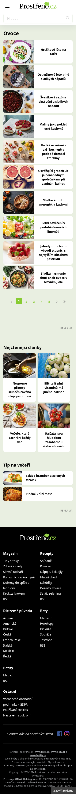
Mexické (9, 651)
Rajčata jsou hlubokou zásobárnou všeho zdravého (53, 439)
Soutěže (45, 634)
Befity (8, 668)
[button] (68, 18)
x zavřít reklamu (63, 791)
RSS (5, 599)
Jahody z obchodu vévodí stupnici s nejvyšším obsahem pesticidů (53, 252)
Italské (7, 645)
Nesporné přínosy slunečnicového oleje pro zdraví (19, 389)
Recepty (46, 553)
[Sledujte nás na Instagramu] (65, 734)
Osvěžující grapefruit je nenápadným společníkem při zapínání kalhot (53, 177)
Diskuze (45, 629)
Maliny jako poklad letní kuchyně (53, 126)
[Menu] (7, 7)
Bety (44, 610)
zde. (43, 768)
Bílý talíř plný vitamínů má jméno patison (53, 387)
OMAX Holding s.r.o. (26, 779)
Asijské (8, 618)
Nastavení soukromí (17, 715)
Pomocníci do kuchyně (19, 577)
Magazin (46, 618)
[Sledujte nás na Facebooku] (58, 734)
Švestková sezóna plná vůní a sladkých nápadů (53, 101)
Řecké (7, 656)
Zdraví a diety (12, 566)
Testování (46, 640)
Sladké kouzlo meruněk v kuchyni (53, 202)
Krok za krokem (14, 593)
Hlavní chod (48, 577)
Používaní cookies (15, 710)
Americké (9, 623)
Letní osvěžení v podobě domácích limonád (53, 227)
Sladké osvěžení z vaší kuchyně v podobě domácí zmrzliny (53, 151)
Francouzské (12, 640)
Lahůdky (46, 583)
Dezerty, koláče (50, 588)
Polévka (45, 566)
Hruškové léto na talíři (53, 52)
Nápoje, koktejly (51, 572)
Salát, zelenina (50, 593)
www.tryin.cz (42, 751)
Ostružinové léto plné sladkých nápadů (53, 76)
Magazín (10, 553)
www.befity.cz (38, 755)
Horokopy (46, 623)
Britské (8, 629)
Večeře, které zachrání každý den (20, 437)
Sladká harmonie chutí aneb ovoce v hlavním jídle (53, 277)
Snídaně (46, 561)
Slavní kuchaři (13, 572)
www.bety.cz (58, 751)
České (7, 634)
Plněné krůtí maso (39, 494)
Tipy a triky (11, 561)
